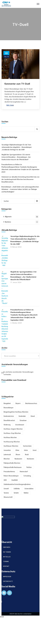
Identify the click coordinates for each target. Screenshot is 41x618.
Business (21, 222)
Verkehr (16, 493)
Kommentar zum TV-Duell (17, 83)
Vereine (6, 493)
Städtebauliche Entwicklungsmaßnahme (17, 484)
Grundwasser (19, 425)
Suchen (4, 121)
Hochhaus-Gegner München (13, 429)
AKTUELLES (7, 557)
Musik (27, 454)
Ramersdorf (24, 471)
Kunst (35, 450)
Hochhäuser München (11, 446)
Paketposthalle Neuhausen (13, 467)
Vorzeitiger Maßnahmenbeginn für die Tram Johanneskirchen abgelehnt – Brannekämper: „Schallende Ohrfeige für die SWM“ (16, 147)
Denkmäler (22, 416)
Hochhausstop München (12, 442)
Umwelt (6, 488)
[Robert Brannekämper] (6, 4)
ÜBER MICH (6, 547)
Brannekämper (9, 407)
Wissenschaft (8, 497)
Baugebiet (7, 403)
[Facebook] (3, 592)
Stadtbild (14, 480)
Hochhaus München (10, 437)
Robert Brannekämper (11, 476)
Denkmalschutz (9, 416)
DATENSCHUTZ (8, 581)
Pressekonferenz (9, 471)
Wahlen (26, 493)
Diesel (33, 416)
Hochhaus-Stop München (12, 433)
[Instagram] (9, 592)
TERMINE (6, 561)
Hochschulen (27, 446)
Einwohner (23, 420)
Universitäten (28, 488)
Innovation (7, 450)
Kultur (26, 450)
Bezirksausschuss (31, 403)
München (7, 459)
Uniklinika (17, 488)
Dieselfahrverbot (9, 420)
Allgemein (21, 216)
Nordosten (30, 459)
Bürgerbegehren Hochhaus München (16, 412)
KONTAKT (6, 566)
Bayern (18, 403)
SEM (5, 480)
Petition (29, 467)
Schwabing (27, 476)
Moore (18, 454)
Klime (17, 450)
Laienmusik (7, 454)
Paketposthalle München (12, 463)
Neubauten (18, 459)
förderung (7, 425)
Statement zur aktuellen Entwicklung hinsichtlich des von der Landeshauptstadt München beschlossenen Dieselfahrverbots (20, 179)
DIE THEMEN (7, 552)
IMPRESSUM (7, 576)
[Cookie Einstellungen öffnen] (3, 615)
